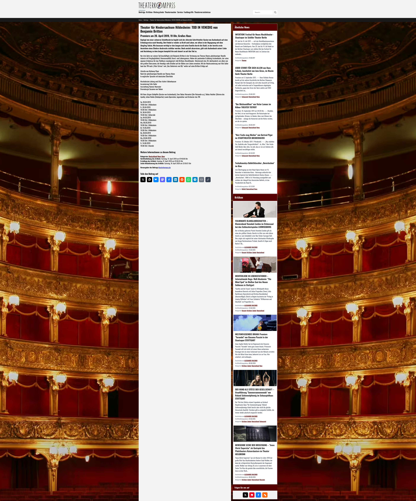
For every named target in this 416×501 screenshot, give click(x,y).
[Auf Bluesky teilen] (156, 179)
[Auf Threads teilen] (149, 179)
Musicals (262, 479)
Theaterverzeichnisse (202, 12)
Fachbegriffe (188, 12)
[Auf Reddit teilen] (182, 179)
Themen (244, 60)
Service (180, 12)
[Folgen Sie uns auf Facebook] (258, 495)
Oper (163, 156)
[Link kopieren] (208, 179)
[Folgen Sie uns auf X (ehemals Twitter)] (245, 495)
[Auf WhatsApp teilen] (188, 179)
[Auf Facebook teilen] (169, 179)
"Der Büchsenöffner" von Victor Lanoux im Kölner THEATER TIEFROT (253, 106)
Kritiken (149, 12)
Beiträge (142, 12)
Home (140, 20)
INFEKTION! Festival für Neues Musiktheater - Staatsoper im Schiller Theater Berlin (254, 36)
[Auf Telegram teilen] (195, 179)
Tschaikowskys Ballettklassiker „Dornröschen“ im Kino (255, 164)
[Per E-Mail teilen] (201, 179)
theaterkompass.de (165, 167)
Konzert (244, 252)
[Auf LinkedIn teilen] (175, 179)
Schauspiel (245, 97)
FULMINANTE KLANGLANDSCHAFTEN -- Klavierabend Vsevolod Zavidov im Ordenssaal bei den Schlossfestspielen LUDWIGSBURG (254, 224)
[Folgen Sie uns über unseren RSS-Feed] (264, 495)
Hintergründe (158, 12)
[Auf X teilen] (143, 179)
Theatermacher (170, 12)
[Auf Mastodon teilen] (162, 179)
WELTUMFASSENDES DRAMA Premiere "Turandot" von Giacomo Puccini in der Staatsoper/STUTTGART (251, 337)
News (159, 156)
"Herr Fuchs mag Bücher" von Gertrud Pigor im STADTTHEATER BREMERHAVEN (254, 136)
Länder (254, 252)
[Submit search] (275, 12)
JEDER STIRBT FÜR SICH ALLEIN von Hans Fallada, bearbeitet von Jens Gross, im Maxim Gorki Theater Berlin (254, 70)
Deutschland (153, 156)
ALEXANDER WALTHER (250, 247)
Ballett (244, 189)
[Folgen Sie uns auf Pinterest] (251, 495)
